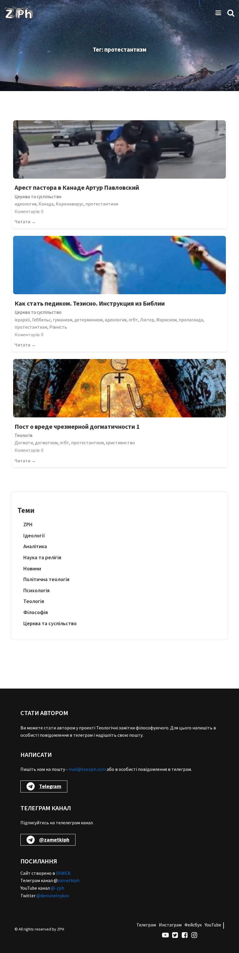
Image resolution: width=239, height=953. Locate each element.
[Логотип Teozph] (19, 12)
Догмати (24, 442)
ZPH (28, 524)
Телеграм (146, 925)
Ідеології (34, 535)
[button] (231, 13)
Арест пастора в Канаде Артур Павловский (77, 187)
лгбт (133, 320)
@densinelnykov (52, 895)
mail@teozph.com (87, 769)
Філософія (35, 612)
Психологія (36, 590)
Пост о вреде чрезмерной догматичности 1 (77, 426)
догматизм (46, 442)
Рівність (58, 327)
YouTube (213, 925)
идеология (25, 204)
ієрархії (22, 320)
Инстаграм (170, 925)
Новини (32, 568)
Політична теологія (46, 579)
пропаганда (191, 320)
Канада (46, 204)
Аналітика (35, 546)
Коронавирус (69, 204)
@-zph (57, 888)
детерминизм (88, 320)
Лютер (147, 320)
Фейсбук (193, 925)
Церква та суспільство (38, 196)
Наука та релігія (42, 557)
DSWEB (63, 873)
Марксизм (166, 320)
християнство (120, 442)
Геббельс (41, 320)
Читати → (25, 221)
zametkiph (69, 880)
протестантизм (101, 204)
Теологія (23, 435)
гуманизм (62, 320)
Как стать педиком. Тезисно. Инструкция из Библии (90, 303)
